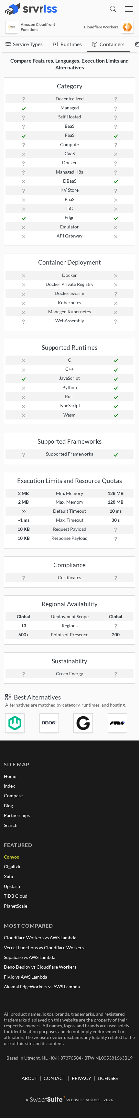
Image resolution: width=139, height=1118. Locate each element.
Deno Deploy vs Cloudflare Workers (40, 967)
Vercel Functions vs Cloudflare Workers (44, 947)
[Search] (113, 9)
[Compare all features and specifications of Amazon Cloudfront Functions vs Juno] (121, 723)
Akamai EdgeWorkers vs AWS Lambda (42, 986)
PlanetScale (15, 906)
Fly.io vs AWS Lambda (25, 977)
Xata (8, 876)
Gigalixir (12, 866)
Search (10, 825)
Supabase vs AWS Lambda (29, 957)
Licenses (108, 1078)
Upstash (12, 886)
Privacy (81, 1078)
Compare (13, 795)
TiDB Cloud (15, 896)
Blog (8, 805)
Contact (54, 1078)
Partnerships (17, 815)
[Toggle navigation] (129, 9)
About (29, 1078)
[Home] (31, 9)
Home (10, 776)
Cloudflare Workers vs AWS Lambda (40, 937)
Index (9, 786)
